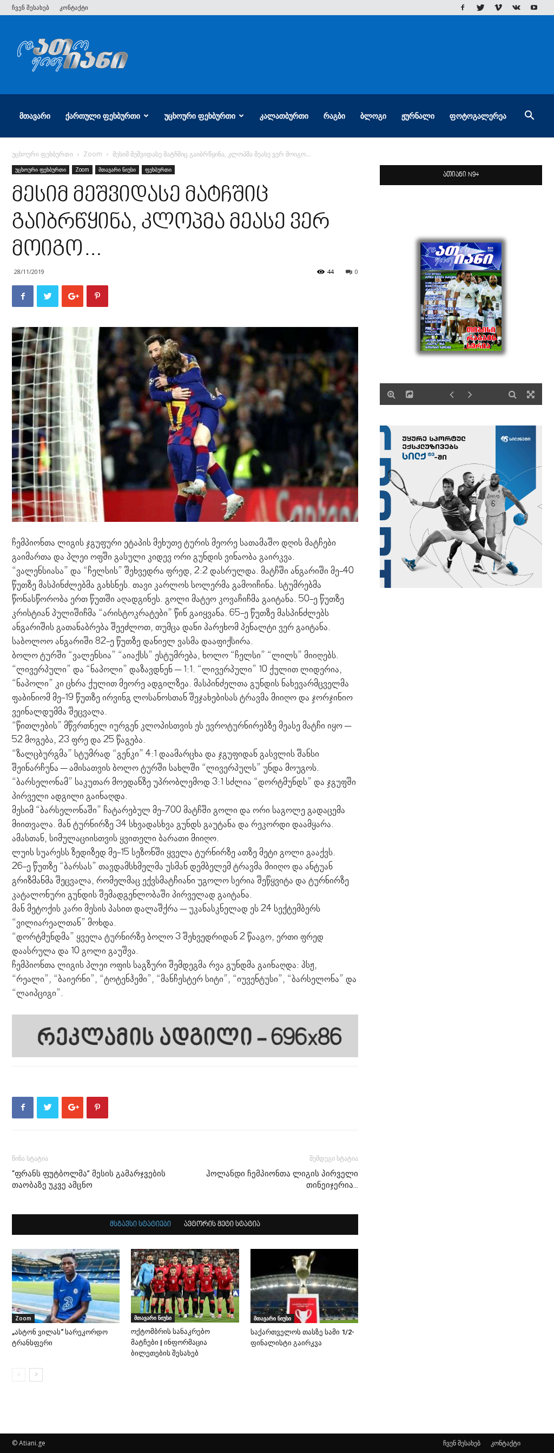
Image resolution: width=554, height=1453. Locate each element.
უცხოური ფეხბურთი (199, 115)
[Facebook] (462, 7)
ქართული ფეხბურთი (102, 115)
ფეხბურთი (158, 169)
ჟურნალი (417, 115)
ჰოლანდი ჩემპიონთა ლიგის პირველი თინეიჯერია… (282, 1179)
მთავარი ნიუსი (117, 169)
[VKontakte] (516, 7)
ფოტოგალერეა (478, 115)
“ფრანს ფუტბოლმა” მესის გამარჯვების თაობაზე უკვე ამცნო (89, 1179)
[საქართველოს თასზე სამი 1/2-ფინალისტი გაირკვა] (304, 1286)
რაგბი (334, 115)
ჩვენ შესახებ (30, 7)
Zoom (92, 154)
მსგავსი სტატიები (140, 1224)
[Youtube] (534, 7)
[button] (529, 117)
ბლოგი (373, 115)
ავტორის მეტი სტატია (222, 1224)
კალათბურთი (284, 115)
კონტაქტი (74, 7)
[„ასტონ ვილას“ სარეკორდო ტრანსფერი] (66, 1286)
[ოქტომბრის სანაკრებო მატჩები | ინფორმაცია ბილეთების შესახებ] (185, 1286)
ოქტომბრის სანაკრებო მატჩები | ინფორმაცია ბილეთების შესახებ (170, 1342)
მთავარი (34, 115)
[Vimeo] (498, 7)
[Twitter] (480, 7)
